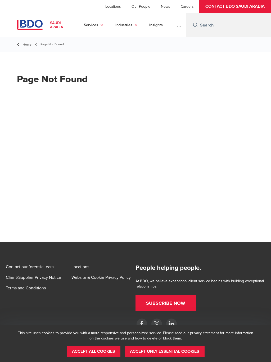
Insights (156, 25)
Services (91, 25)
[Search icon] (195, 25)
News (165, 6)
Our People (141, 6)
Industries (123, 25)
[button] (235, 6)
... (179, 24)
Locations (113, 6)
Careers (187, 6)
